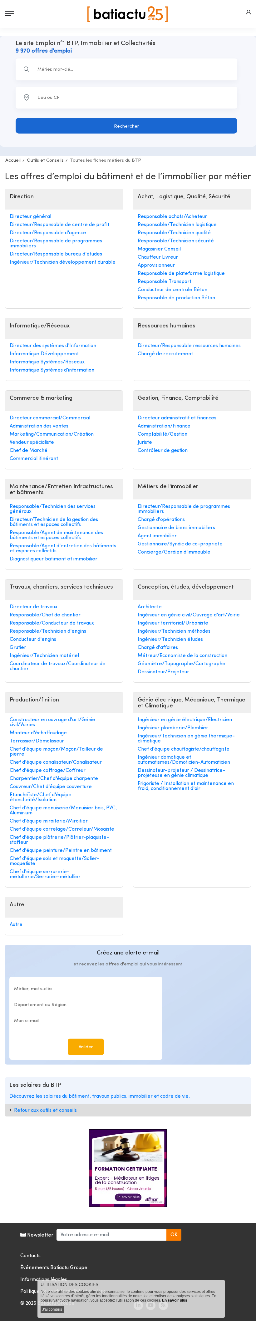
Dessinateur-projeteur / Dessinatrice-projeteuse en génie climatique (181, 773)
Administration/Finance (164, 426)
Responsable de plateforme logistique (181, 273)
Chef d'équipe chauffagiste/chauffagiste (183, 749)
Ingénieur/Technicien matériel (44, 655)
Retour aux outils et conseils (45, 1110)
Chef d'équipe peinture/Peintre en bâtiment (61, 850)
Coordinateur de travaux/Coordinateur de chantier (58, 666)
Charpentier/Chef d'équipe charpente (54, 778)
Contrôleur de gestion (163, 450)
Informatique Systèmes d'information (52, 370)
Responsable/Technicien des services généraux (53, 509)
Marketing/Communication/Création (52, 434)
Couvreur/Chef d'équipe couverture (51, 786)
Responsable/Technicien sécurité (176, 241)
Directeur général (30, 216)
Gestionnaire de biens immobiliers (176, 527)
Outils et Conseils (45, 160)
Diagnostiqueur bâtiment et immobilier (53, 559)
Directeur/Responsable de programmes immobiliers (56, 244)
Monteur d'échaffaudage (38, 733)
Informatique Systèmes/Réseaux (47, 362)
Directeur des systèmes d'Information (53, 345)
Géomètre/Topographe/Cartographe (181, 663)
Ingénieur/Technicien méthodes (174, 631)
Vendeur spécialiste (32, 442)
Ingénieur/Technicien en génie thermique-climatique (186, 739)
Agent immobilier (157, 536)
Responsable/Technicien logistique (177, 224)
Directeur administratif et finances (177, 418)
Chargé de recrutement (165, 354)
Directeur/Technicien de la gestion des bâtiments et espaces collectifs (54, 522)
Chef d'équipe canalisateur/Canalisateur (56, 762)
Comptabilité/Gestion (162, 434)
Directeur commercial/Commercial (50, 418)
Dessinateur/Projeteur (163, 672)
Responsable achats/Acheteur (172, 216)
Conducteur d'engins (33, 639)
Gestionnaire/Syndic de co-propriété (180, 544)
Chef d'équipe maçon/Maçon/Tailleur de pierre (56, 752)
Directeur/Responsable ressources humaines (189, 345)
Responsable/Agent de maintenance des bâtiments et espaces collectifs (56, 535)
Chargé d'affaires (158, 647)
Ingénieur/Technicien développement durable (63, 262)
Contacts (30, 1255)
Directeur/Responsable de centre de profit (59, 224)
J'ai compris (52, 1309)
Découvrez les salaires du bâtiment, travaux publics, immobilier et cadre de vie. (99, 1096)
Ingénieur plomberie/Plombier (173, 728)
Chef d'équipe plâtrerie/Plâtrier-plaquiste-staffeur (59, 840)
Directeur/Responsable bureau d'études (56, 254)
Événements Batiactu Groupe (53, 1267)
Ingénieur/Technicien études (170, 639)
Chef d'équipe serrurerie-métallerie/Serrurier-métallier (45, 874)
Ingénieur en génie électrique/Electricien (185, 719)
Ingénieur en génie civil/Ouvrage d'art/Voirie (189, 615)
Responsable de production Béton (176, 298)
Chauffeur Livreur (158, 257)
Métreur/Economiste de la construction (182, 655)
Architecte (150, 607)
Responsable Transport (164, 281)
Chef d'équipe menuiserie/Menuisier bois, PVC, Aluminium (63, 811)
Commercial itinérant (34, 458)
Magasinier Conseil (159, 249)
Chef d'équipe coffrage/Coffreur (48, 770)
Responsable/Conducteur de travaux (52, 623)
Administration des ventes (39, 426)
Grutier (18, 647)
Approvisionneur (156, 265)
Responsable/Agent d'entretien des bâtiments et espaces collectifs (63, 549)
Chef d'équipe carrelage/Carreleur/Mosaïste (62, 829)
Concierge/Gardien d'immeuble (174, 552)
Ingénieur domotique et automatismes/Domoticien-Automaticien (184, 760)
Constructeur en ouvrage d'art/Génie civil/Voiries (52, 722)
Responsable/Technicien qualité (174, 232)
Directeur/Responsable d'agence (48, 232)
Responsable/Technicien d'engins (48, 631)
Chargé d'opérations (161, 519)
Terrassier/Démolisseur (37, 741)
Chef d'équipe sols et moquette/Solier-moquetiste (54, 861)
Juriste (145, 442)
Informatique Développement (44, 354)
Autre (16, 924)
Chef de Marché (28, 450)
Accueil (13, 160)
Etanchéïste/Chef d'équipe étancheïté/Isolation (40, 797)
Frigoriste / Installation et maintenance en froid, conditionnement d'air (186, 786)
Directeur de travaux (33, 607)
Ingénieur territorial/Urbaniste (173, 623)
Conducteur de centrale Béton (172, 289)
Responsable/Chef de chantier (45, 615)
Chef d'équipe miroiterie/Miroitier (49, 821)
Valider (86, 1047)
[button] (248, 12)
